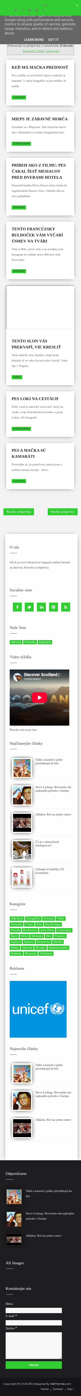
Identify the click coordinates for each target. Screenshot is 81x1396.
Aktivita (16, 642)
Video (17, 377)
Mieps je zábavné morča (40, 119)
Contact (58, 1389)
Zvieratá (19, 97)
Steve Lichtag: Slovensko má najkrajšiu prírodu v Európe (53, 788)
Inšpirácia (45, 642)
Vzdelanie (46, 953)
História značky (58, 947)
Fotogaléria (21, 143)
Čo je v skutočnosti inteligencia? (47, 843)
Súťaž (24, 936)
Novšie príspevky (18, 511)
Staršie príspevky (63, 511)
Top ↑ (70, 1389)
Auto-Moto (47, 930)
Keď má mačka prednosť (40, 67)
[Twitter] (29, 607)
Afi (30, 1383)
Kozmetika (43, 941)
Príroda (15, 930)
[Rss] (65, 607)
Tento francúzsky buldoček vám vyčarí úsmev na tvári (37, 235)
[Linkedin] (41, 607)
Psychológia (53, 924)
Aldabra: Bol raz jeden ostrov (53, 814)
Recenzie (30, 953)
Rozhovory (30, 930)
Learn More (34, 40)
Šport (14, 936)
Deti (48, 936)
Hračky (58, 941)
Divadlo (40, 947)
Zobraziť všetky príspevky (41, 51)
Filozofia (30, 642)
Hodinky (16, 953)
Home (45, 1389)
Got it (53, 40)
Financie (60, 936)
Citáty (29, 924)
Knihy (15, 947)
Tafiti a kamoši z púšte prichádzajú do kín (49, 761)
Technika (37, 936)
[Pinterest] (53, 607)
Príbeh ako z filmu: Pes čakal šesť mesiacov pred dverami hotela (39, 171)
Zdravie (29, 941)
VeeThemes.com (60, 1383)
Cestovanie (64, 930)
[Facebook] (17, 607)
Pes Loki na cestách (35, 398)
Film (39, 924)
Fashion (16, 941)
